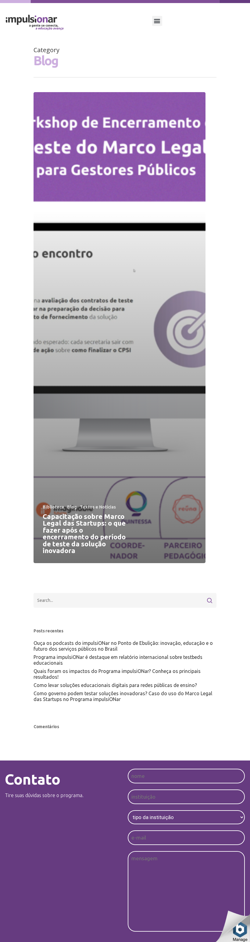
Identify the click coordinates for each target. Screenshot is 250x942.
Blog (72, 507)
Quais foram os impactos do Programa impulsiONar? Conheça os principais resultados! (117, 674)
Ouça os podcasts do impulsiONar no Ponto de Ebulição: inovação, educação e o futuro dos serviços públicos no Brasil (123, 646)
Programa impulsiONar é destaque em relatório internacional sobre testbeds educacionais (118, 660)
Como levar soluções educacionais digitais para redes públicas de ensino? (115, 685)
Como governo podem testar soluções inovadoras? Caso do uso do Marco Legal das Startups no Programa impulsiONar (123, 696)
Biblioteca (53, 507)
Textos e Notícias (98, 507)
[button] (157, 21)
